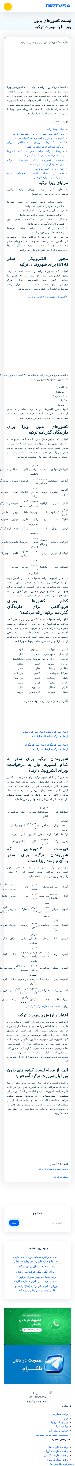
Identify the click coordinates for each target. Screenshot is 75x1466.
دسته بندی (63, 1177)
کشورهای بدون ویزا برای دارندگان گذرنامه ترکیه (40, 138)
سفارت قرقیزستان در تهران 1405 (35, 1266)
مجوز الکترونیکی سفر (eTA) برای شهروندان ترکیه (39, 133)
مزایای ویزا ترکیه (56, 129)
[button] (8, 7)
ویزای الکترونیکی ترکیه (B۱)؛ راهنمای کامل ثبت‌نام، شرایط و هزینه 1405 (35, 1288)
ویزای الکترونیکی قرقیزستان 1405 (36, 1271)
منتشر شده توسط (59, 1169)
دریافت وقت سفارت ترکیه (49, 1006)
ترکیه (56, 1177)
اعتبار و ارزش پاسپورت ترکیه (50, 168)
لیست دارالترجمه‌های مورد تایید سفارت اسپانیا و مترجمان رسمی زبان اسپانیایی (35, 1259)
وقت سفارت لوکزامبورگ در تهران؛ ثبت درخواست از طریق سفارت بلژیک (35, 1279)
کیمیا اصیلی (44, 1169)
